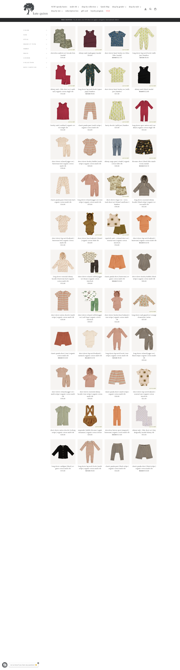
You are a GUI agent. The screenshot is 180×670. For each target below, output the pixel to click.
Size (25, 35)
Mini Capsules (30, 67)
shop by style (134, 7)
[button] (5, 665)
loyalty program (97, 11)
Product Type (29, 44)
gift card (84, 11)
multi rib (73, 7)
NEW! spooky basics (59, 7)
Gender (26, 58)
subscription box (71, 11)
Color (26, 30)
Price (25, 53)
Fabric (26, 48)
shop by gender (118, 7)
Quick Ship (105, 7)
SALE (108, 11)
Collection (28, 62)
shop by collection (89, 7)
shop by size (56, 11)
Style (25, 39)
